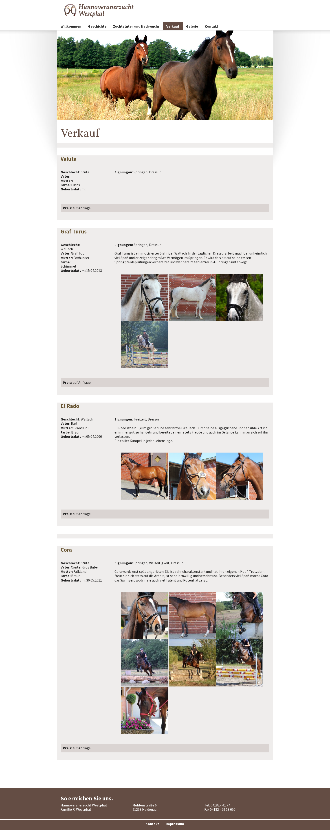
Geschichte (97, 26)
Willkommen (71, 26)
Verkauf (172, 26)
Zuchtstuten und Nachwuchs (136, 26)
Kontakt (211, 26)
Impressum (175, 823)
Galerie (192, 26)
